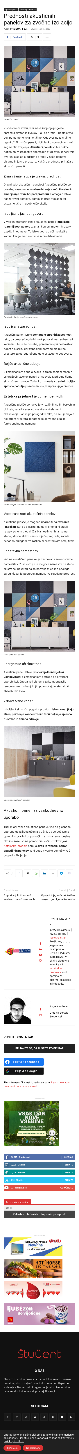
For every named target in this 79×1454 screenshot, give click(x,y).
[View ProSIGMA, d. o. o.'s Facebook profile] (40, 943)
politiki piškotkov (13, 1441)
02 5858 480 (58, 933)
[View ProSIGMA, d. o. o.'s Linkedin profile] (40, 949)
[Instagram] (16, 1417)
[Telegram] (61, 873)
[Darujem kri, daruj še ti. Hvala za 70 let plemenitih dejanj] (33, 1301)
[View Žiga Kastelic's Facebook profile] (40, 1009)
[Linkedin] (44, 873)
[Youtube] (62, 1417)
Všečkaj (68, 1157)
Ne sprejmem (33, 1448)
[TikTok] (44, 1417)
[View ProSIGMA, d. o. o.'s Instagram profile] (40, 960)
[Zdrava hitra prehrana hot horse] (33, 1279)
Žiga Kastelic (59, 1006)
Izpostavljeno (11, 9)
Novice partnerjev (27, 9)
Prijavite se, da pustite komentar (39, 1048)
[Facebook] (19, 873)
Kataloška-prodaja (15, 846)
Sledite (69, 1164)
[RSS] (26, 1417)
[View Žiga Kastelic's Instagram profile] (40, 1015)
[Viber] (69, 873)
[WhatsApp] (36, 873)
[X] (27, 873)
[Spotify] (35, 1417)
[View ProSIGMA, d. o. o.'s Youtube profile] (40, 954)
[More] (47, 37)
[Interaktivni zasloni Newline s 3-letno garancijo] (33, 1257)
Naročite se (66, 1187)
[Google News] (71, 1417)
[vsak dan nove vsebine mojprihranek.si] (31, 1145)
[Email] (52, 873)
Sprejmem (12, 1448)
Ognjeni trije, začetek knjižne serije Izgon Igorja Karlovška (58, 897)
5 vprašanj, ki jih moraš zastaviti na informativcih (19, 897)
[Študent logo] (39, 1353)
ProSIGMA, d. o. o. (19, 28)
